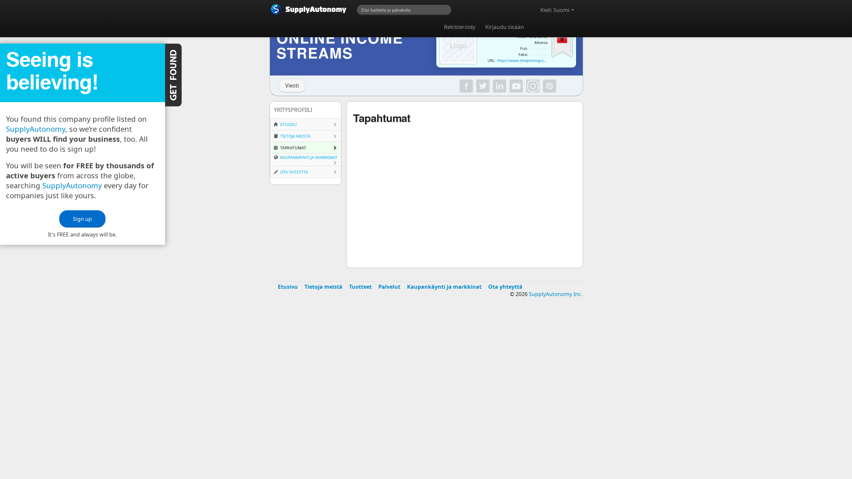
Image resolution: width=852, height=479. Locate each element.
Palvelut (389, 286)
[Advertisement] (426, 355)
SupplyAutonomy (35, 129)
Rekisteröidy (459, 27)
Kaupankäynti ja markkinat (308, 157)
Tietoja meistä (295, 136)
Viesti (292, 85)
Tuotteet (360, 286)
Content (173, 75)
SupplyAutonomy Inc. (555, 294)
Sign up (82, 219)
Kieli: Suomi (555, 10)
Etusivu (288, 124)
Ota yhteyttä (293, 172)
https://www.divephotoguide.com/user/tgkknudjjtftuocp (546, 60)
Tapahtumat (292, 148)
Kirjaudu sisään (504, 27)
